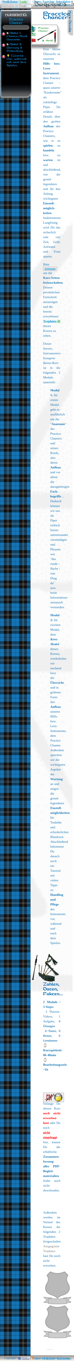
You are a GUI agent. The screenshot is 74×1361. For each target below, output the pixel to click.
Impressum (64, 1358)
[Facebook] (26, 1358)
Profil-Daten (10, 1)
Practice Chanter (16, 21)
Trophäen (50, 321)
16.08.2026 (48, 1358)
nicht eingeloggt (50, 1135)
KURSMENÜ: (16, 15)
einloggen (50, 268)
